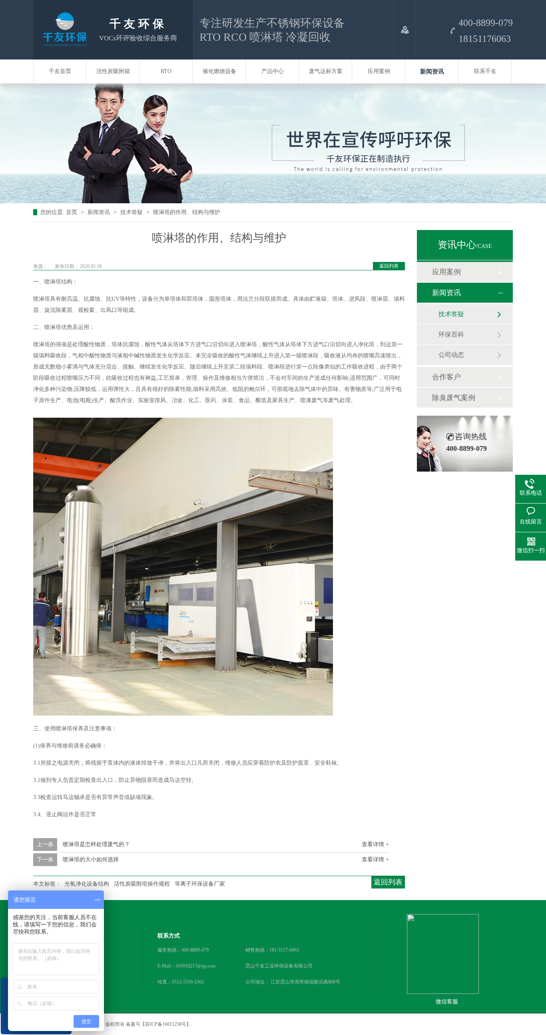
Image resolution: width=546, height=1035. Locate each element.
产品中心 (272, 71)
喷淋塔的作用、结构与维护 (186, 212)
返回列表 (389, 266)
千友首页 (60, 71)
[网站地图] (405, 29)
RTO (166, 71)
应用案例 (379, 71)
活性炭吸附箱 (113, 71)
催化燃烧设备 (219, 71)
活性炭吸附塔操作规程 (142, 884)
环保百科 (451, 334)
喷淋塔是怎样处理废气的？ (96, 844)
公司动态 (451, 354)
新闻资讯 (432, 71)
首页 (72, 212)
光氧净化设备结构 (86, 884)
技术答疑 (132, 212)
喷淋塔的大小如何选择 (91, 859)
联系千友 (485, 71)
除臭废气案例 (453, 398)
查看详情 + (375, 844)
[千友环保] (63, 44)
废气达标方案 (326, 71)
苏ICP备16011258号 (165, 1024)
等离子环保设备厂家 (200, 884)
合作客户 (446, 377)
